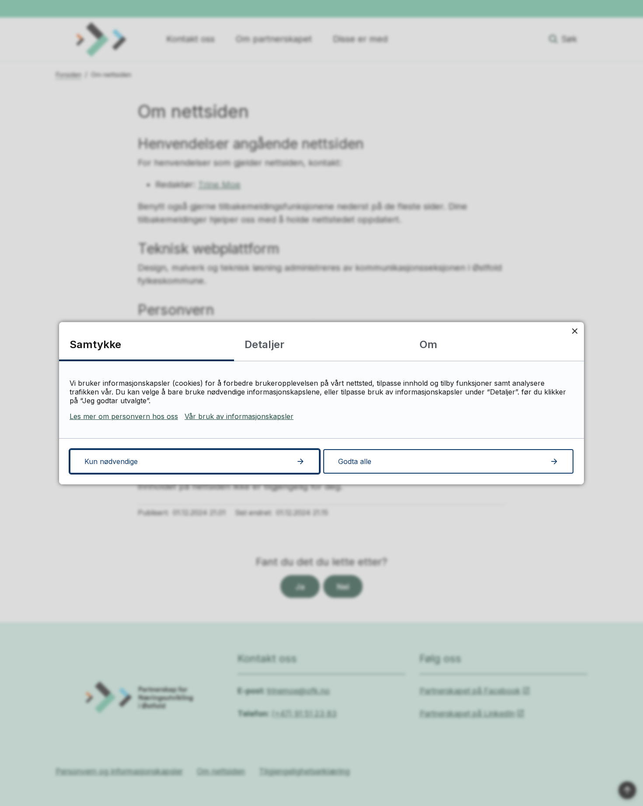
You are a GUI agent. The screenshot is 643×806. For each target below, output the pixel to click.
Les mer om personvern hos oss (124, 416)
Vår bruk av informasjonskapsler (239, 416)
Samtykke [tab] (95, 344)
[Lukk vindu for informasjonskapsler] (574, 331)
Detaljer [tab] (264, 344)
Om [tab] (428, 344)
